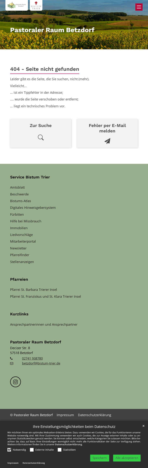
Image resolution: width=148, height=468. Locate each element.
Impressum (13, 462)
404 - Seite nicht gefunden (44, 69)
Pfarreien (19, 279)
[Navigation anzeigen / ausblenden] (139, 7)
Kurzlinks (19, 314)
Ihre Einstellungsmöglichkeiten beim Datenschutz (74, 426)
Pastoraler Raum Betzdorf (35, 342)
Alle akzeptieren (127, 458)
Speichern (100, 458)
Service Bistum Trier (30, 177)
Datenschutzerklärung (68, 444)
